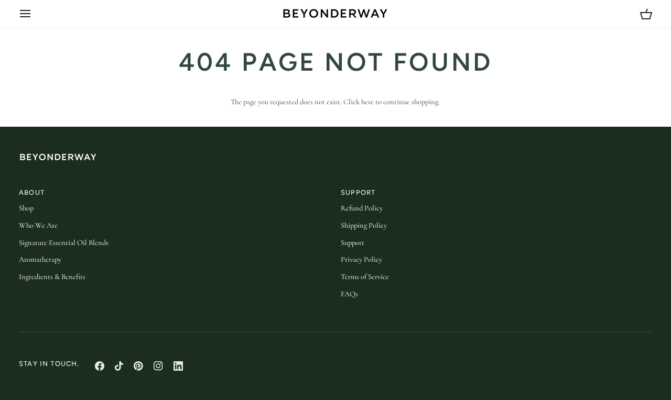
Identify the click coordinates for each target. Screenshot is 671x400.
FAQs (349, 294)
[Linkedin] (178, 366)
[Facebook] (99, 366)
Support (352, 242)
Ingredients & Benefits (52, 276)
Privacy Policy (361, 259)
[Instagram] (158, 366)
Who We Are (38, 225)
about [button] (32, 192)
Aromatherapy (40, 259)
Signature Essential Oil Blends (64, 242)
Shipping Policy (364, 225)
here (367, 101)
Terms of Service (365, 276)
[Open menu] (34, 13)
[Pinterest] (138, 366)
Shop (26, 208)
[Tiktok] (119, 366)
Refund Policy (362, 208)
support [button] (358, 192)
